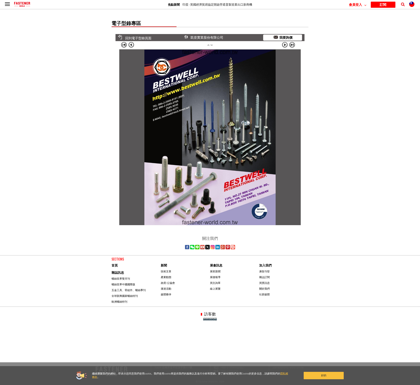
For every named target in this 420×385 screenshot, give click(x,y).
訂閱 (383, 5)
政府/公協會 (168, 283)
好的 (323, 375)
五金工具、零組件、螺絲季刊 (129, 290)
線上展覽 (215, 288)
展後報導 (215, 277)
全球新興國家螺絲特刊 (125, 296)
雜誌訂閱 (264, 277)
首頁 (115, 265)
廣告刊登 (264, 271)
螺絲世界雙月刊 (121, 278)
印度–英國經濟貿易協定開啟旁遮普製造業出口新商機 (217, 4)
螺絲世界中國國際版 (123, 284)
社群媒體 (264, 294)
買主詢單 (215, 283)
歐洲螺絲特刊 (119, 301)
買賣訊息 (264, 283)
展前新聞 (215, 271)
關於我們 (264, 288)
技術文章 (166, 271)
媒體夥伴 (166, 294)
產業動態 (166, 277)
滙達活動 (166, 288)
